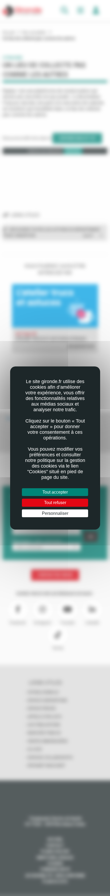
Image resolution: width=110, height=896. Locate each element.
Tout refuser (55, 502)
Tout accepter (55, 492)
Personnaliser (55, 513)
